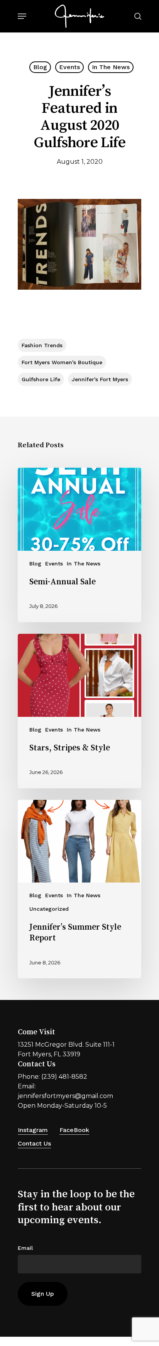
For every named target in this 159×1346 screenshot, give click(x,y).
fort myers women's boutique (62, 362)
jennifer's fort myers (100, 379)
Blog (40, 67)
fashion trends (42, 345)
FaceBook (74, 1130)
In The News (111, 67)
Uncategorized (49, 909)
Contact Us (34, 1143)
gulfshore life (41, 379)
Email (25, 1248)
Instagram (33, 1130)
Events (69, 67)
